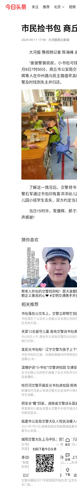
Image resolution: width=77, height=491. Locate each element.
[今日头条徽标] (16, 7)
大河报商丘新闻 (58, 40)
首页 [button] (67, 445)
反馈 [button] (67, 459)
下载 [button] (66, 471)
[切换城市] (63, 7)
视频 (72, 6)
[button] (35, 7)
